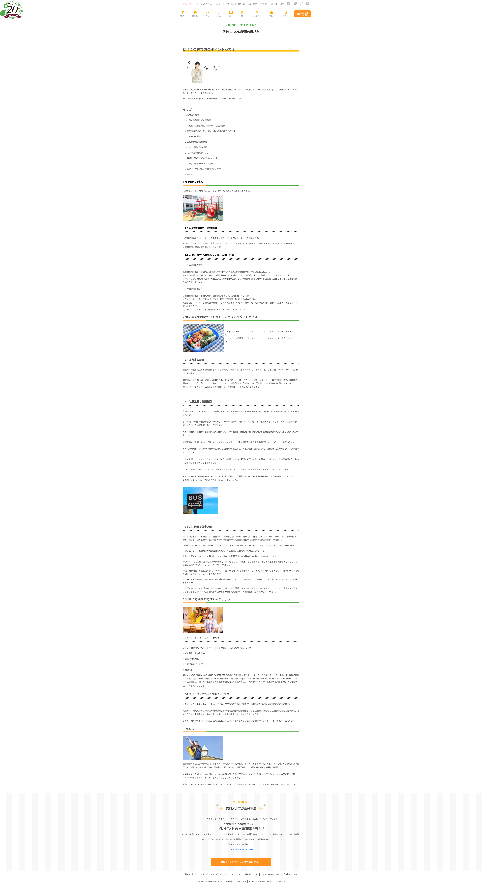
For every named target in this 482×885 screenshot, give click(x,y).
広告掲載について (291, 874)
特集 (271, 15)
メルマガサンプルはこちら (241, 849)
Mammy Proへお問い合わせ (260, 881)
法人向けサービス (277, 4)
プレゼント (257, 15)
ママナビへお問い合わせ (271, 874)
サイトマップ (280, 881)
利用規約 (248, 874)
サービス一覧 (241, 881)
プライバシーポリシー (233, 874)
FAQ (256, 874)
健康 (219, 15)
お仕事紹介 (253, 4)
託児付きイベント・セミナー (211, 4)
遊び (207, 15)
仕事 (231, 15)
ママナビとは (216, 874)
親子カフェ (230, 4)
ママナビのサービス (190, 4)
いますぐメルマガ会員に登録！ (243, 862)
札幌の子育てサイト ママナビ (196, 874)
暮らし (195, 15)
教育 (182, 15)
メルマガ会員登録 (304, 13)
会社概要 (229, 881)
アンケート (286, 15)
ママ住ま (264, 4)
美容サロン (241, 4)
